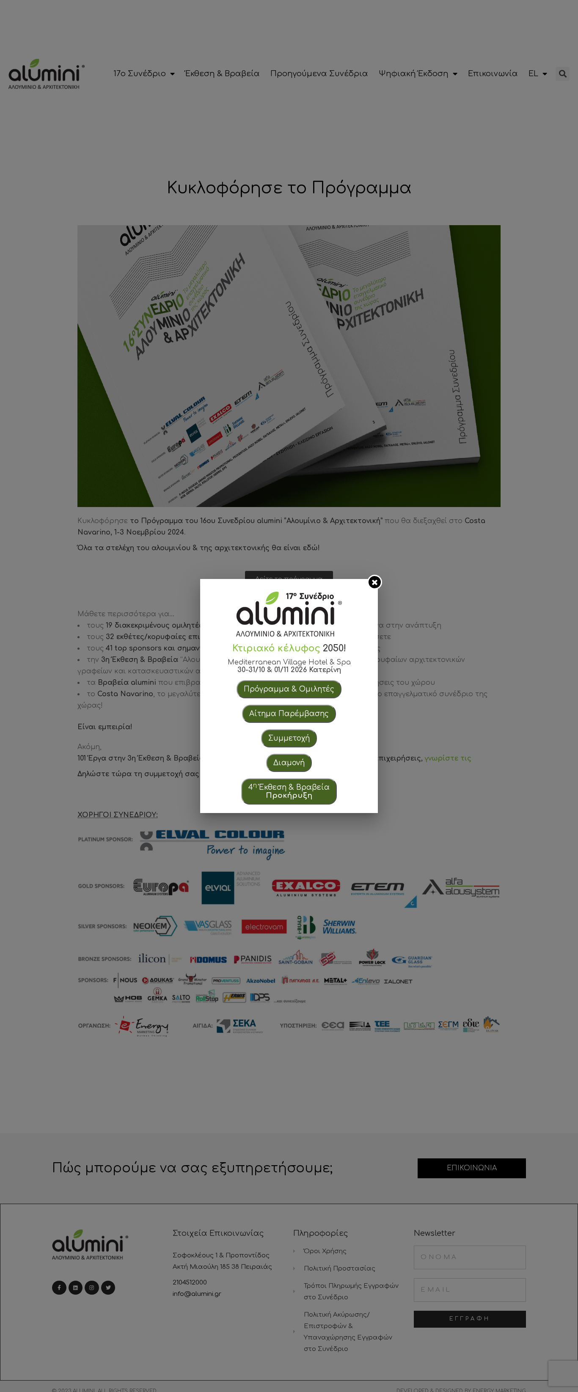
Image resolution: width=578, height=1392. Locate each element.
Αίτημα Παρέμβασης (289, 714)
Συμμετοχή (289, 738)
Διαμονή (289, 763)
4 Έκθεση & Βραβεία (289, 790)
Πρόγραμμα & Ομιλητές (289, 689)
